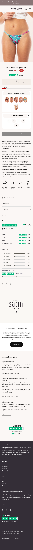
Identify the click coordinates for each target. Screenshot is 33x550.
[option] (16, 2)
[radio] (7, 100)
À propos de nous (6, 464)
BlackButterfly (8, 543)
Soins (5, 215)
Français (16, 538)
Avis (5, 220)
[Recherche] (26, 9)
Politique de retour (6, 415)
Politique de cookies (18, 531)
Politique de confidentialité (7, 531)
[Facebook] (3, 510)
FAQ (3, 481)
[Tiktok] (10, 510)
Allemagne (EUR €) (6, 538)
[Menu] (3, 9)
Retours (6, 209)
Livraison (6, 203)
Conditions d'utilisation (7, 533)
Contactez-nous (6, 479)
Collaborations (5, 466)
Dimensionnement (9, 197)
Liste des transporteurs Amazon (10, 396)
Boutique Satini (16, 344)
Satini (16, 65)
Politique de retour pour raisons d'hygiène (5, 188)
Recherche (4, 468)
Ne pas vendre (16, 533)
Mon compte (5, 470)
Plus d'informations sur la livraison (10, 373)
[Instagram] (6, 510)
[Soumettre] (30, 504)
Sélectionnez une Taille (16, 115)
